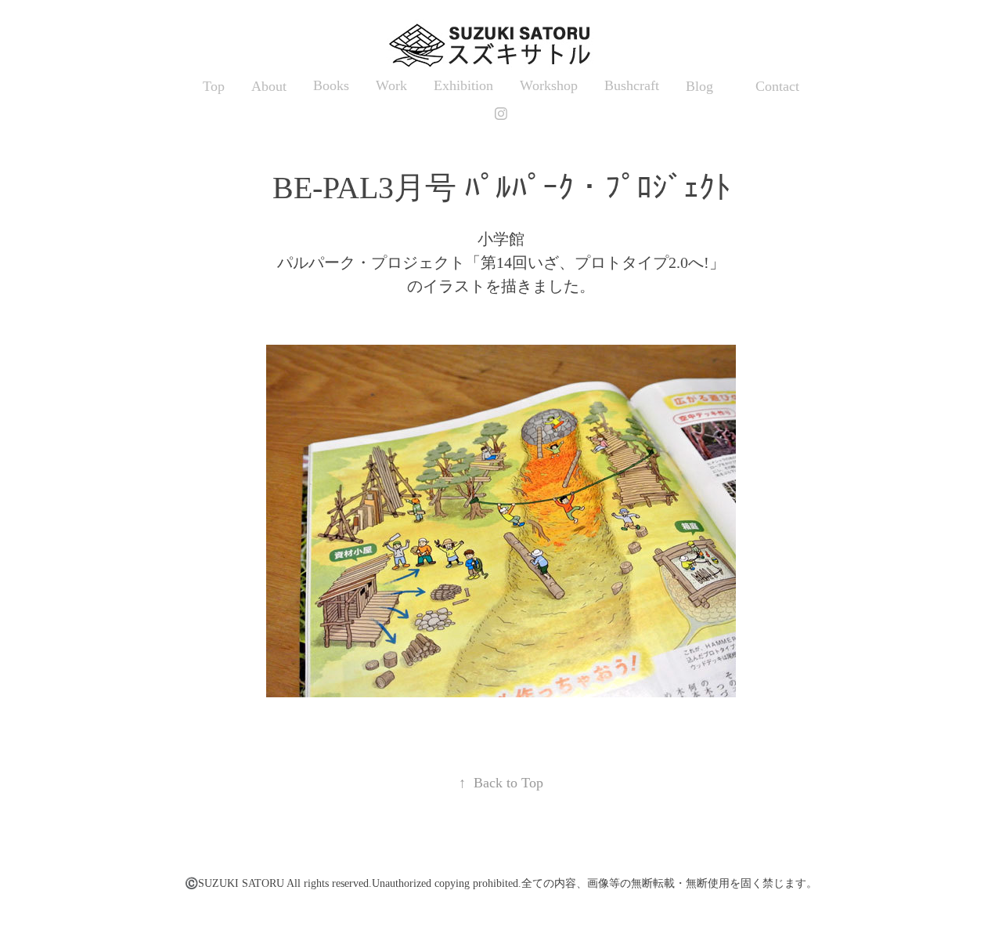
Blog (699, 86)
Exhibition (463, 85)
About (269, 86)
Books (331, 85)
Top (214, 86)
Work (391, 85)
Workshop (549, 85)
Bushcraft (631, 85)
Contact (777, 86)
